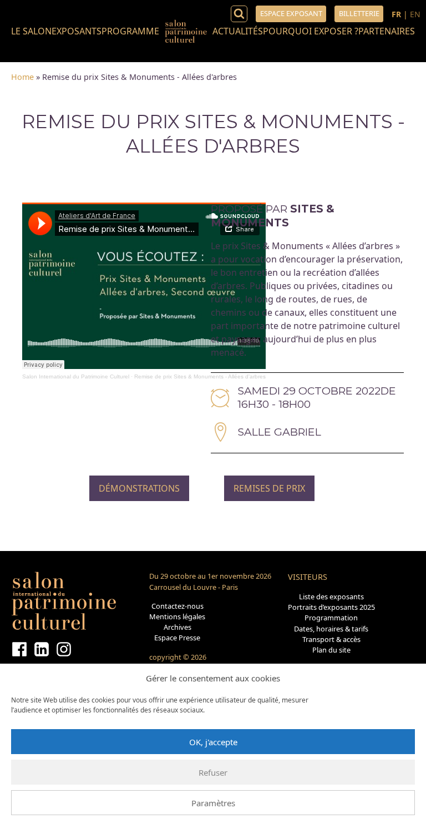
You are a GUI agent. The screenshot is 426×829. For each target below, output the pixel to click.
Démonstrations (139, 488)
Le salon (31, 31)
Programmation (331, 618)
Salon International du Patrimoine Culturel (75, 376)
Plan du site (331, 650)
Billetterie (359, 13)
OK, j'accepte (213, 741)
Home (22, 77)
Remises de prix (269, 488)
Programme (130, 31)
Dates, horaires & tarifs (331, 629)
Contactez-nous (177, 606)
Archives (177, 627)
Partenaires (386, 31)
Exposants (77, 31)
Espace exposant (291, 13)
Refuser (213, 772)
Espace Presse (177, 638)
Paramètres (213, 802)
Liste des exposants (331, 596)
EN (415, 14)
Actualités (237, 31)
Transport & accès (331, 639)
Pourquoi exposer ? (310, 31)
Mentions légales (177, 616)
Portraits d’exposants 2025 (331, 607)
